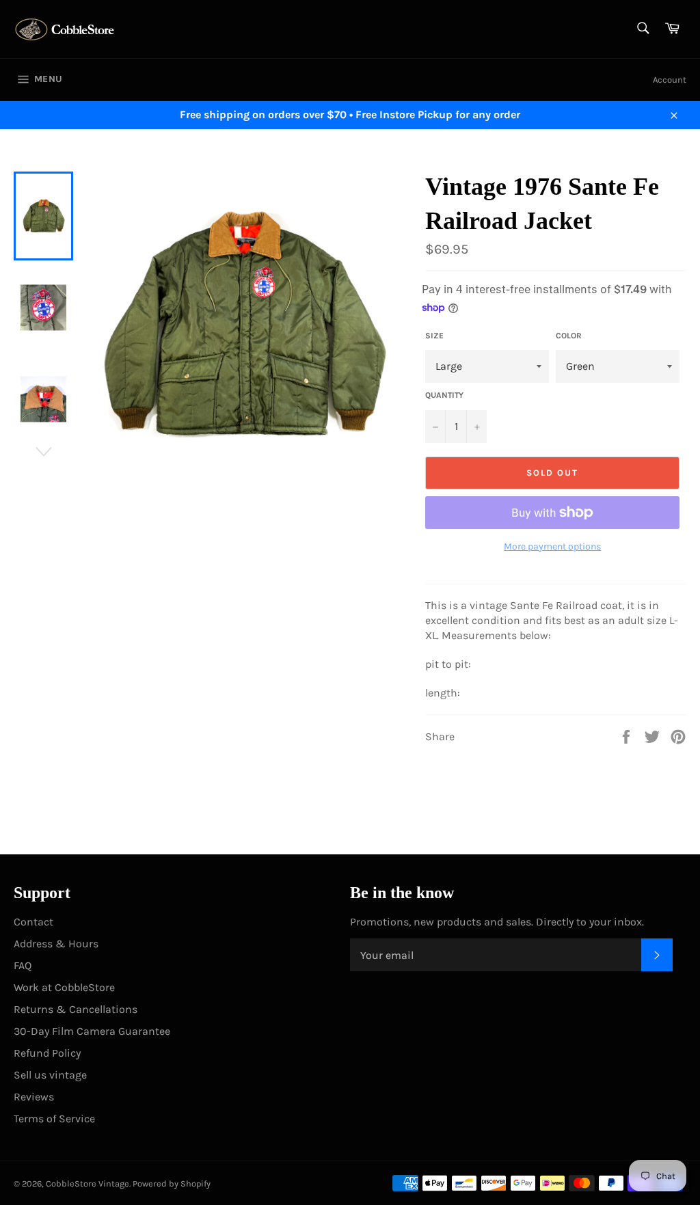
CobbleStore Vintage (87, 1183)
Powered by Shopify (172, 1183)
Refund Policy (47, 1052)
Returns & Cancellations (75, 1009)
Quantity (444, 395)
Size (434, 335)
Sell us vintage (50, 1074)
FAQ (22, 965)
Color (569, 335)
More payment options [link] (552, 546)
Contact (33, 921)
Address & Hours (56, 943)
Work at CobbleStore (64, 987)
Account (669, 80)
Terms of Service (54, 1118)
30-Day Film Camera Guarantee (92, 1031)
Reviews (34, 1096)
